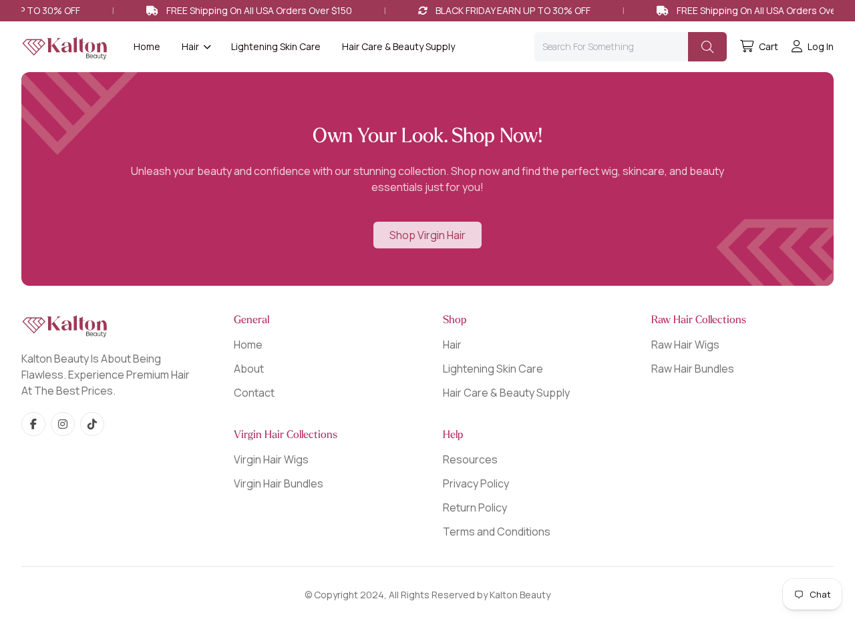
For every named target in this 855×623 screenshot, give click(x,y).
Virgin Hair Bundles (278, 483)
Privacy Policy (476, 483)
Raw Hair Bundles (692, 368)
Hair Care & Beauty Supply (398, 46)
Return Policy (475, 507)
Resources (470, 459)
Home (147, 46)
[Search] (707, 46)
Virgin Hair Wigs (271, 459)
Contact (254, 392)
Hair (452, 344)
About (249, 368)
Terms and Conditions (496, 531)
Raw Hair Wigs (685, 344)
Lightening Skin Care (276, 46)
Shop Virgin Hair (427, 235)
